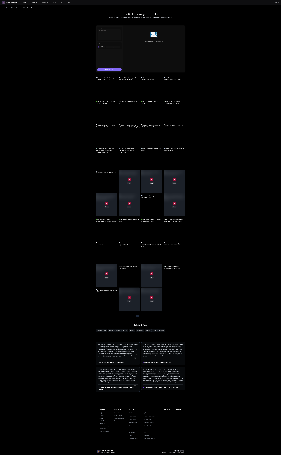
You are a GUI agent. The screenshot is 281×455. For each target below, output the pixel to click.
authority (111, 330)
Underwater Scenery (149, 438)
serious (125, 330)
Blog (61, 2)
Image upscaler (118, 415)
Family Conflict (132, 419)
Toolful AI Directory (104, 426)
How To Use (34, 2)
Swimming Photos (133, 438)
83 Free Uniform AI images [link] (29, 7)
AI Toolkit (24, 2)
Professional (140, 330)
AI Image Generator (11, 2)
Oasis (130, 435)
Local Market (147, 425)
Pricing (68, 2)
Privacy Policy (103, 428)
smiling (148, 330)
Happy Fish (147, 435)
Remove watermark (119, 418)
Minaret (146, 429)
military (132, 330)
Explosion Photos (133, 422)
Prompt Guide (45, 2)
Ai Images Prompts (15, 7)
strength (161, 330)
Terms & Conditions (104, 431)
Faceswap (116, 420)
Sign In (277, 2)
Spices (130, 429)
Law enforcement (101, 330)
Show (106, 206)
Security (118, 330)
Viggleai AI (102, 423)
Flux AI (54, 2)
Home (7, 7)
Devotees (131, 425)
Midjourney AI (103, 413)
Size (99, 43)
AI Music (102, 415)
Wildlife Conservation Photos (151, 416)
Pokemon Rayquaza (149, 422)
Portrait (154, 330)
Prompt (99, 28)
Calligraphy (132, 432)
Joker (145, 413)
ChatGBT (102, 420)
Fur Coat (131, 413)
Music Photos (132, 416)
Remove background (119, 413)
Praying (146, 432)
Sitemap (102, 418)
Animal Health (147, 419)
